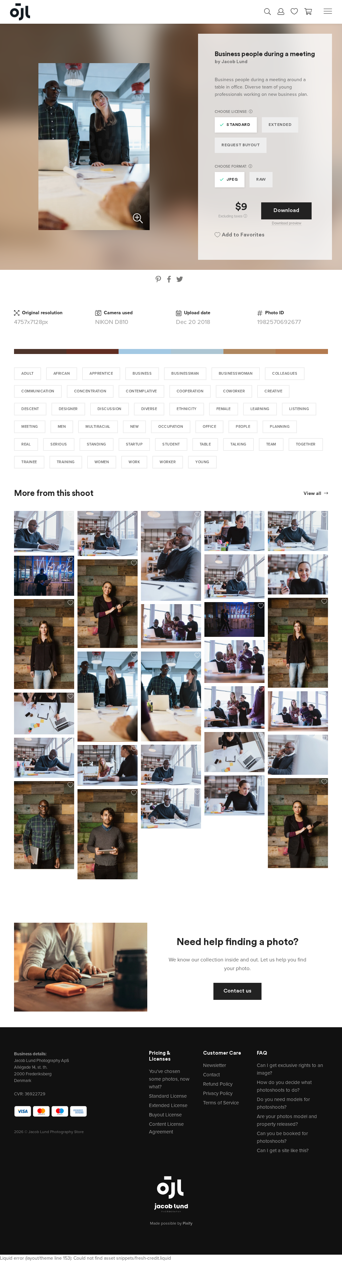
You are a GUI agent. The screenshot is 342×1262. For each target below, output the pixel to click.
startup (134, 444)
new (134, 426)
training (66, 462)
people (243, 426)
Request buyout (240, 145)
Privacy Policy (217, 1093)
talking (238, 444)
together (306, 444)
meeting (29, 426)
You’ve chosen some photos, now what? (169, 1079)
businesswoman (236, 373)
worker (168, 462)
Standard (238, 125)
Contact (211, 1075)
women (102, 462)
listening (299, 409)
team (271, 444)
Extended (280, 125)
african (61, 373)
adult (27, 373)
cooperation (190, 391)
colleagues (284, 373)
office (209, 426)
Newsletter (214, 1065)
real (26, 444)
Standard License (168, 1096)
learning (260, 409)
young (202, 462)
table (205, 444)
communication (37, 391)
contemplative (141, 391)
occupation (170, 426)
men (62, 426)
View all (313, 493)
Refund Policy (217, 1084)
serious (58, 444)
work (134, 462)
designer (68, 409)
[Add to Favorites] (70, 514)
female (223, 409)
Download (286, 210)
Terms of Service (221, 1103)
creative (273, 391)
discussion (110, 409)
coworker (234, 391)
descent (30, 409)
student (171, 444)
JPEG (232, 180)
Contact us (237, 991)
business (142, 373)
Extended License (168, 1105)
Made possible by (171, 1223)
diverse (149, 409)
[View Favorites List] (294, 10)
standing (96, 444)
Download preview (286, 223)
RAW (261, 180)
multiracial (98, 426)
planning (280, 426)
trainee (29, 462)
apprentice (101, 373)
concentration (90, 391)
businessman (185, 373)
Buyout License (165, 1115)
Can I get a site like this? (283, 1150)
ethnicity (187, 409)
